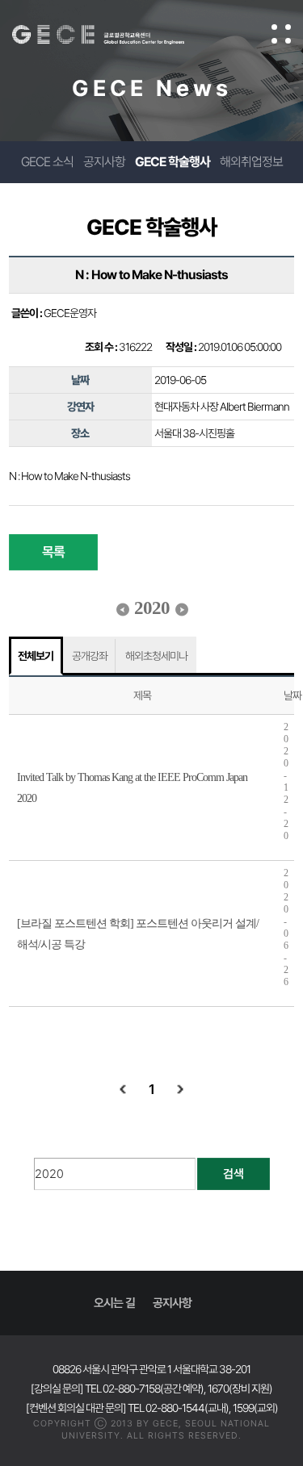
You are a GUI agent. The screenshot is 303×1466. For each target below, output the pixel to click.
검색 (233, 1174)
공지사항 (104, 161)
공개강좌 (89, 655)
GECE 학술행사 (172, 161)
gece (114, 34)
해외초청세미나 (156, 655)
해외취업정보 (251, 161)
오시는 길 (114, 1303)
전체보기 (35, 655)
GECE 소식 (47, 161)
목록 (53, 552)
